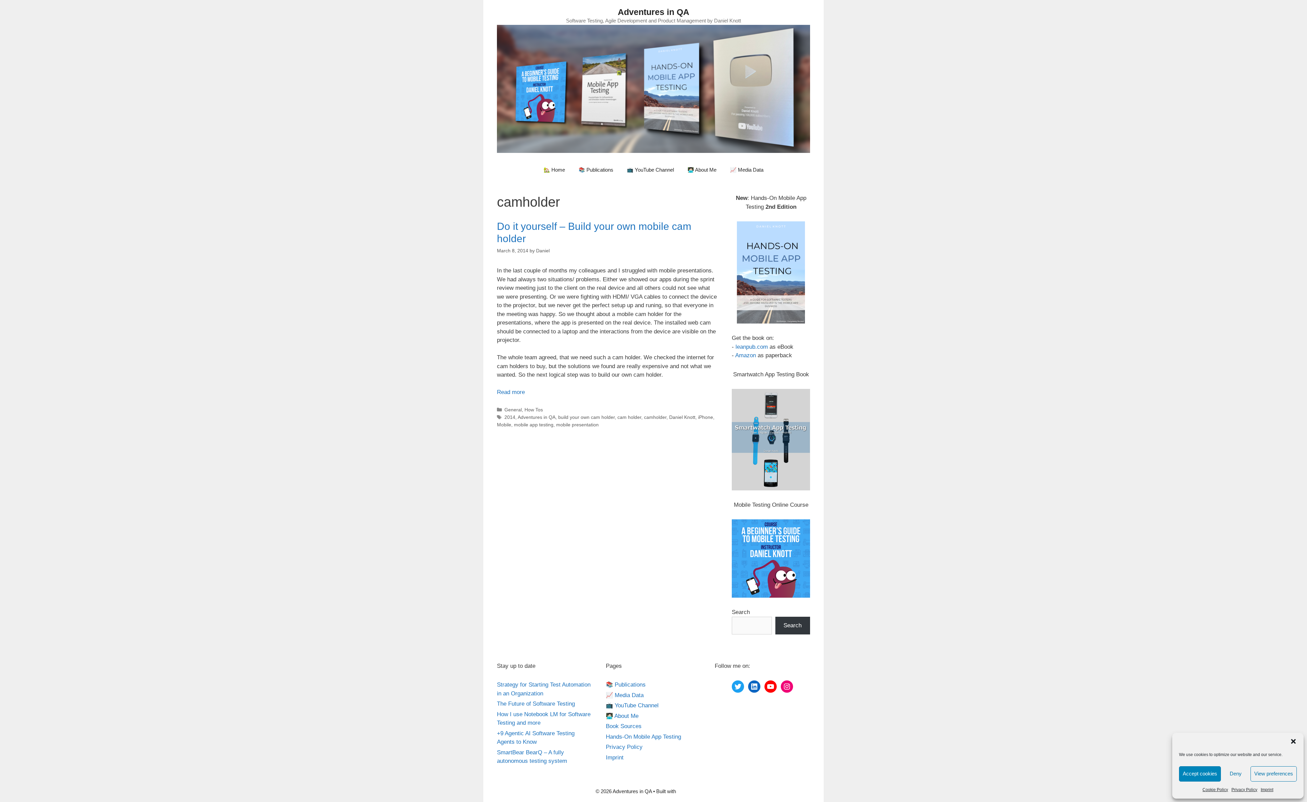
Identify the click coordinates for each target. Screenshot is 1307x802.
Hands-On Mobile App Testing (643, 737)
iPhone (705, 417)
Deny (1236, 773)
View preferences (1273, 773)
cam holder (629, 417)
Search (741, 612)
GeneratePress (694, 791)
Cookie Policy (1215, 789)
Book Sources (624, 726)
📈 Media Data (746, 170)
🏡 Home (554, 170)
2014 (509, 417)
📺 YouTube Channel (650, 170)
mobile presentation (577, 424)
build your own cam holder (586, 417)
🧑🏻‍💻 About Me (702, 170)
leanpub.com (752, 347)
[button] (1293, 741)
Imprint (1267, 789)
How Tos (534, 409)
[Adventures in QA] (653, 88)
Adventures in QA (653, 12)
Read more (511, 392)
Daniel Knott (682, 417)
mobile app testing (533, 424)
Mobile (504, 424)
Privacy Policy (1244, 789)
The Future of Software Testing (536, 704)
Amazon (745, 355)
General (513, 409)
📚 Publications (596, 170)
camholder (655, 417)
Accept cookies (1200, 773)
